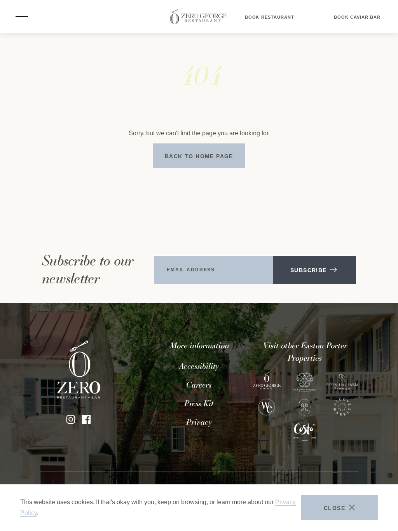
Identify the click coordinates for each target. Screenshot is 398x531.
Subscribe (308, 270)
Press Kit (198, 403)
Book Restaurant (269, 20)
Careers (198, 385)
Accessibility (199, 366)
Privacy (199, 422)
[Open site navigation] (22, 17)
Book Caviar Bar (357, 20)
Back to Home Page (199, 156)
